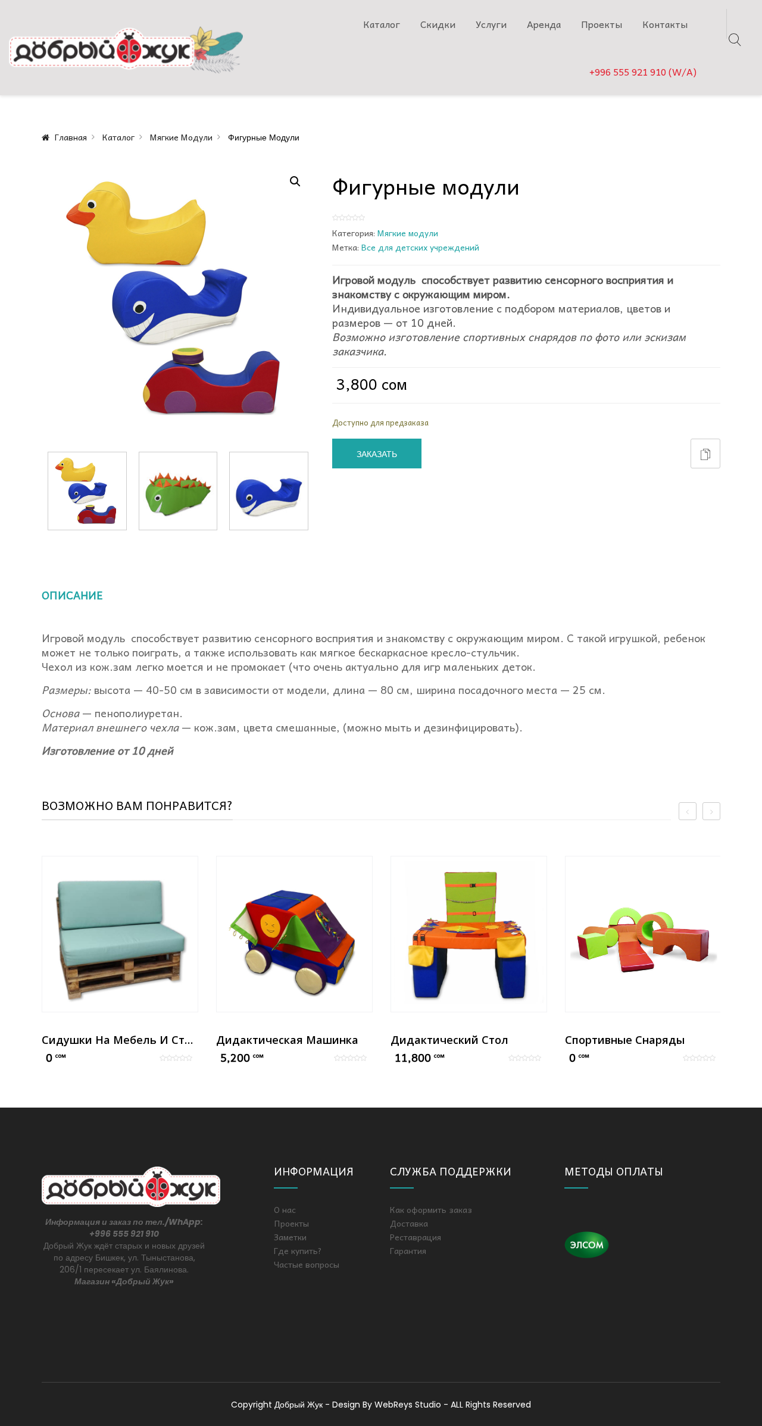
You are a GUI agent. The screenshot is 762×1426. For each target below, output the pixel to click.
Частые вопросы (306, 1264)
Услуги (491, 24)
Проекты (601, 24)
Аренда (544, 24)
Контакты (665, 24)
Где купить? (298, 1250)
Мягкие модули (181, 136)
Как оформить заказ (431, 1209)
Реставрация (415, 1236)
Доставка (409, 1223)
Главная (71, 136)
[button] (295, 181)
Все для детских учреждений (420, 247)
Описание (72, 595)
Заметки (290, 1236)
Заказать (377, 454)
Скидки (437, 24)
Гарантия (408, 1250)
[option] (120, 961)
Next (308, 491)
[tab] (86, 599)
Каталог (381, 24)
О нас (285, 1209)
